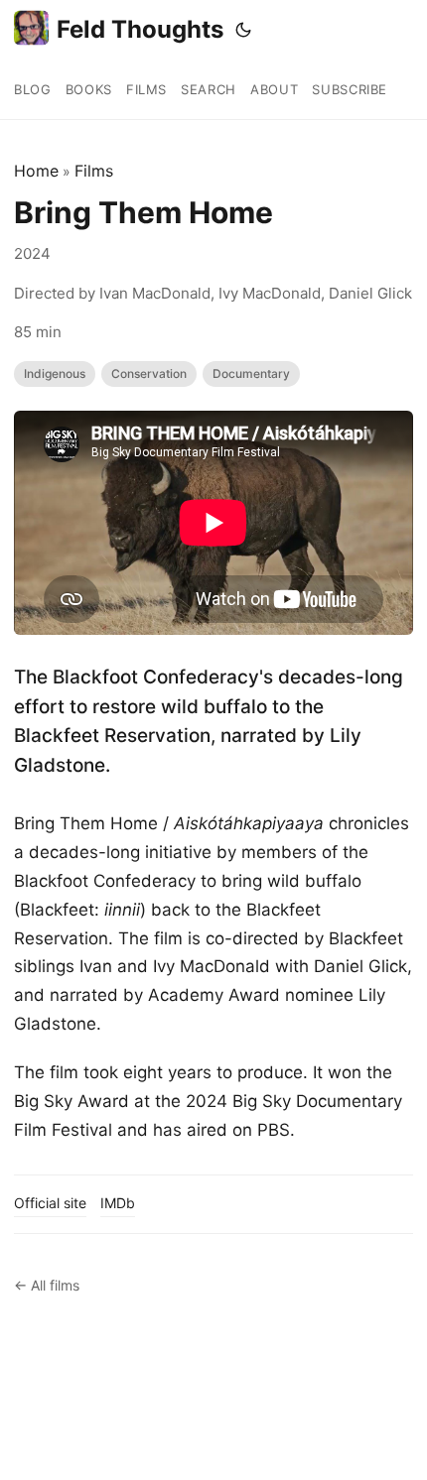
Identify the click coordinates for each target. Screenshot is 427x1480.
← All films (46, 1285)
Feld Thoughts (140, 29)
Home (36, 171)
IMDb (117, 1202)
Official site (50, 1202)
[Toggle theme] (243, 30)
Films (93, 171)
